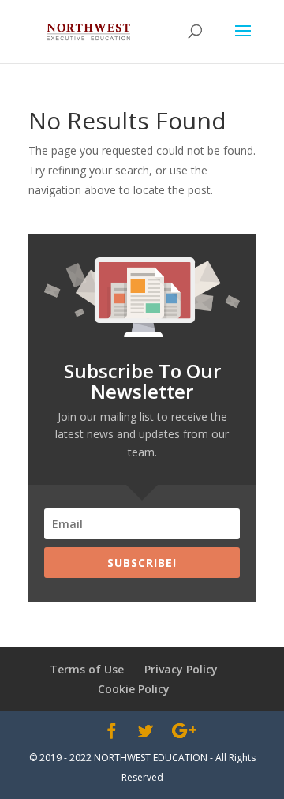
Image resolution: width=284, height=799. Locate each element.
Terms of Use (87, 669)
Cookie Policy (134, 688)
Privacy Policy (181, 669)
